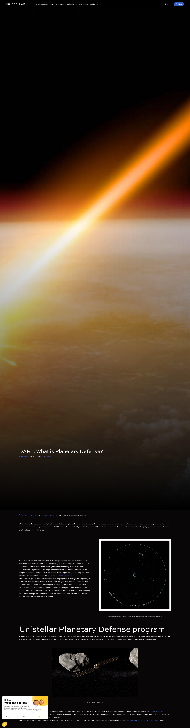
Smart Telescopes (39, 4)
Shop (180, 4)
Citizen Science (45, 456)
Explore (93, 4)
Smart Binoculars (57, 4)
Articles (34, 515)
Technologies (71, 4)
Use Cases (83, 4)
